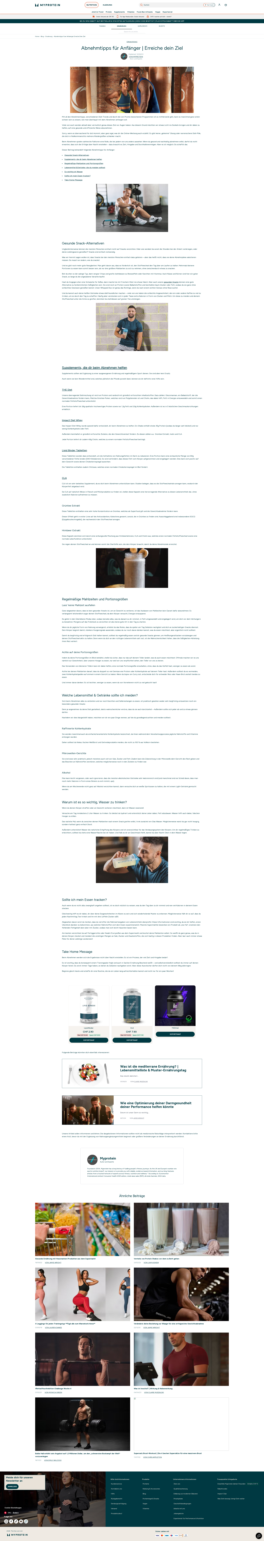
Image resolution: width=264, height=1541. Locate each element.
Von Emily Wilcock (52, 1460)
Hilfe (113, 1494)
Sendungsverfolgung (118, 1503)
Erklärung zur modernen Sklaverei (186, 1494)
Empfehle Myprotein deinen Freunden (237, 1484)
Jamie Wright (138, 1118)
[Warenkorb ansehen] (226, 5)
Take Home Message (73, 180)
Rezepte (162, 26)
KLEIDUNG (107, 5)
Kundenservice (116, 1484)
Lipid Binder (88, 1028)
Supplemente (119, 12)
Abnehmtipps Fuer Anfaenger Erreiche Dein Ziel (69, 36)
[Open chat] (26, 1521)
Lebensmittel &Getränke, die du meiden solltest (84, 168)
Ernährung (121, 26)
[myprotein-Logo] (47, 5)
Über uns (177, 1484)
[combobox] (177, 4)
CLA (64, 478)
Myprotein (108, 1158)
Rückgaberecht (116, 1499)
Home (37, 36)
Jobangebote (179, 1513)
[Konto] (219, 5)
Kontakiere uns (116, 1489)
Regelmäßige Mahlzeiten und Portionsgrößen (83, 163)
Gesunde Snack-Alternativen (76, 155)
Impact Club (222, 1494)
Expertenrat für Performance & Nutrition (189, 1518)
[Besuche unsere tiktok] (16, 1521)
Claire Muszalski (141, 1081)
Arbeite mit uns (179, 1508)
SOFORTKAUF (88, 1040)
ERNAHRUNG (132, 42)
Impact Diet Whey (72, 420)
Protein (109, 12)
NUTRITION (92, 5)
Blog (42, 36)
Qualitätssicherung (181, 1489)
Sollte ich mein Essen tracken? (77, 176)
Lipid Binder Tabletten (74, 450)
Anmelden (12, 1486)
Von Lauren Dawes (53, 1327)
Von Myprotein (136, 57)
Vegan (157, 12)
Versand (114, 1508)
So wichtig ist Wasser (73, 172)
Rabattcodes (222, 1489)
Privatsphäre (178, 1499)
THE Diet (67, 389)
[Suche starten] (141, 4)
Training (102, 26)
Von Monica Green (53, 1392)
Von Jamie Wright (53, 1262)
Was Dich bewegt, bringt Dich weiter (231, 1499)
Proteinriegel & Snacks (151, 1499)
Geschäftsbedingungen (182, 1503)
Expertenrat (167, 12)
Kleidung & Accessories (151, 1489)
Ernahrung (48, 36)
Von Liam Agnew (151, 1262)
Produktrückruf (116, 1513)
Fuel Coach (210, 5)
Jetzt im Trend (97, 12)
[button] (259, 1536)
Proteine (146, 1484)
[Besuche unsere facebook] (11, 1521)
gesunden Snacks (171, 282)
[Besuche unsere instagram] (6, 1521)
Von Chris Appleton (152, 1457)
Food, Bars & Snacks (145, 12)
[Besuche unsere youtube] (21, 1521)
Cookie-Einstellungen (13, 1508)
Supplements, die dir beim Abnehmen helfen (83, 159)
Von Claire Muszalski (154, 1392)
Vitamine (130, 12)
